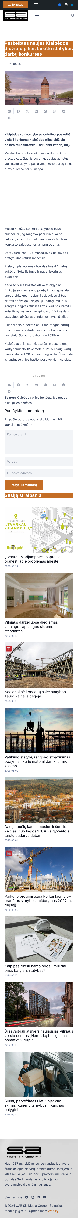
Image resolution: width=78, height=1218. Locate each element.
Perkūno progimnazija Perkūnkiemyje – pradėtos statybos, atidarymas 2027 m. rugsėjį (38, 900)
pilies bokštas (22, 403)
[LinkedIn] (72, 5)
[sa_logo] (15, 15)
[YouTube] (44, 1197)
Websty (53, 1211)
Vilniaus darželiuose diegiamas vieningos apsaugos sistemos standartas (31, 626)
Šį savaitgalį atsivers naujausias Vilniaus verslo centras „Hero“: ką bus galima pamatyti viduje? (39, 1035)
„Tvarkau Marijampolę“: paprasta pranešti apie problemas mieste (33, 559)
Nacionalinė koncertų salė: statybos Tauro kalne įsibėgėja (35, 694)
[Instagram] (66, 5)
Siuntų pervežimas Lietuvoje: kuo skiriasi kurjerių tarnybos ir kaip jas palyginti (34, 1105)
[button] (73, 15)
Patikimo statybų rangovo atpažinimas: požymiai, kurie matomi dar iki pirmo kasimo (38, 761)
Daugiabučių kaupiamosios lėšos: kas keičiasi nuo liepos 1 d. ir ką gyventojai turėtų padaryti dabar (37, 831)
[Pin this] (45, 111)
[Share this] (18, 111)
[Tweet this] (27, 111)
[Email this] (9, 111)
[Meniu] (36, 5)
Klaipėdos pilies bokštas (34, 397)
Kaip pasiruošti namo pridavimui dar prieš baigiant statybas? (35, 968)
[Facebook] (60, 5)
